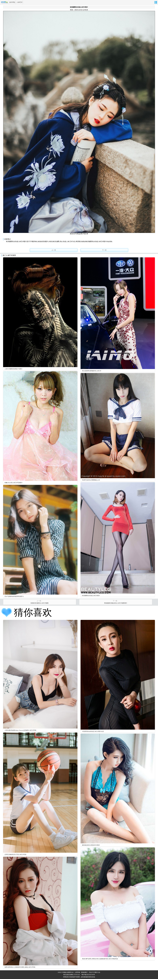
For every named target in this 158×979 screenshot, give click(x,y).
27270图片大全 (4, 2)
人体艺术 (19, 2)
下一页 (104, 250)
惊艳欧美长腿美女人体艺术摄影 (40, 603)
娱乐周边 (12, 2)
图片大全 (97, 972)
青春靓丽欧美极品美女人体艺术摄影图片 (115, 603)
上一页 (53, 250)
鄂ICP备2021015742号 (88, 974)
